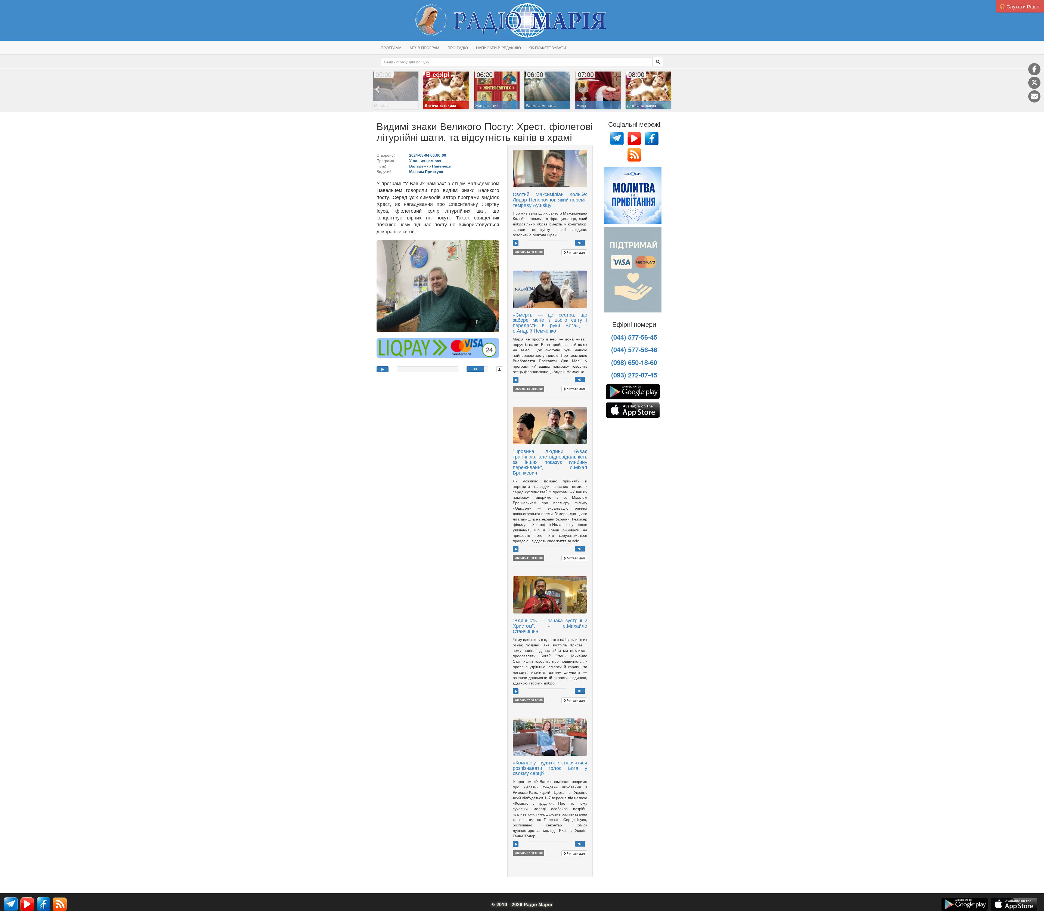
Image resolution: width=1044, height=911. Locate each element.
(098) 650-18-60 (634, 362)
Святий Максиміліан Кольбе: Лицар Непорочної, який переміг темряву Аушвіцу (550, 199)
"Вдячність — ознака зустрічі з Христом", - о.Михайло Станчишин (550, 625)
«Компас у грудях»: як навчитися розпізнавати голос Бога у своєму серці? (550, 768)
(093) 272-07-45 (634, 374)
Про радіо (458, 47)
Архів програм (424, 47)
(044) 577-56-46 (634, 349)
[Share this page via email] (1034, 96)
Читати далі (576, 252)
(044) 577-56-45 (634, 337)
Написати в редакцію (498, 47)
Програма (391, 47)
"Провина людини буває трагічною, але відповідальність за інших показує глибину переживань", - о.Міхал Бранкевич (550, 461)
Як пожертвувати (547, 47)
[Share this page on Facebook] (1034, 69)
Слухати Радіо (1022, 6)
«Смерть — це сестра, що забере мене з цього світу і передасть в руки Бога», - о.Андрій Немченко (550, 322)
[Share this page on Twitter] (1034, 83)
